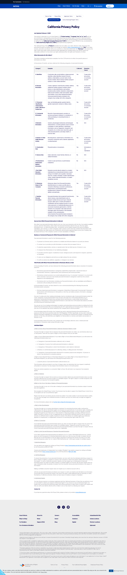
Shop (59, 6)
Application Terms (68, 16)
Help (82, 6)
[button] (119, 571)
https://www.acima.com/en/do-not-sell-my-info (77, 445)
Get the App (75, 6)
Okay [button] (111, 570)
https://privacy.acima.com (49, 451)
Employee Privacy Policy (97, 564)
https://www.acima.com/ (74, 47)
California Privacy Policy (54, 19)
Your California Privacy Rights (79, 564)
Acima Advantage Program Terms (70, 19)
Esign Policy (78, 16)
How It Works (66, 6)
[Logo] (16, 6)
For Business (26, 2)
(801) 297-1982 (72, 451)
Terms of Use (48, 16)
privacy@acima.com (81, 492)
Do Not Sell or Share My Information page (64, 402)
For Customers (17, 2)
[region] (63, 142)
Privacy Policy (44, 572)
